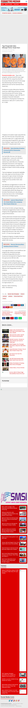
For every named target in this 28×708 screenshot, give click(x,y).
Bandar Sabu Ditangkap (13, 294)
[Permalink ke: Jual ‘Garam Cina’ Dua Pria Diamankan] (5, 355)
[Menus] (26, 1)
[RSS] (11, 307)
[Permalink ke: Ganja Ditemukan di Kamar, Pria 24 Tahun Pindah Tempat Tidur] (5, 350)
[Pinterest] (18, 305)
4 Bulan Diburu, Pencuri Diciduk (17, 367)
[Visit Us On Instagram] (18, 700)
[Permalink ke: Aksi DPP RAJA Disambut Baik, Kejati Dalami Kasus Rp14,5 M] (5, 360)
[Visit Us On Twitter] (9, 700)
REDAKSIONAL (19, 706)
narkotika (22, 172)
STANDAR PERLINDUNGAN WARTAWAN (9, 704)
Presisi (4, 298)
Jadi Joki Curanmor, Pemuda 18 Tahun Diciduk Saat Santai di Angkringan (17, 341)
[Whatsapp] (20, 318)
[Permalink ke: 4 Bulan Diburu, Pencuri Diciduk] (5, 369)
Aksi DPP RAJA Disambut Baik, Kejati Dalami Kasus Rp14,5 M (16, 359)
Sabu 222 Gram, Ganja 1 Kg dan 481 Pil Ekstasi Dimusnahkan (17, 335)
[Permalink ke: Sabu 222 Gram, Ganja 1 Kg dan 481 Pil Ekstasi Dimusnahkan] (5, 336)
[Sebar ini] (4, 318)
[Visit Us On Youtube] (14, 700)
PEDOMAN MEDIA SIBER (18, 703)
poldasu (10, 296)
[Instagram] (4, 307)
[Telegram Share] (16, 318)
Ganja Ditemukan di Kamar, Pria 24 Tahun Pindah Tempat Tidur (18, 349)
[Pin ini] (12, 318)
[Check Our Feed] (16, 700)
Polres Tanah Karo (18, 296)
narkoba (5, 296)
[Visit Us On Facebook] (12, 700)
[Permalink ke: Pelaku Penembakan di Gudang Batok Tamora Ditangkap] (5, 364)
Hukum (22, 294)
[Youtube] (7, 307)
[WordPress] (22, 305)
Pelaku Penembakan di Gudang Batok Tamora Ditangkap (17, 363)
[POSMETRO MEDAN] (10, 1)
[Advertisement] (14, 29)
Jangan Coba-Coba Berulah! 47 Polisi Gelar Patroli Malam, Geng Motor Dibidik (17, 331)
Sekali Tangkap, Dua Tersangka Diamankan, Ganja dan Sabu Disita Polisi (18, 346)
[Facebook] (12, 305)
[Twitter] (15, 305)
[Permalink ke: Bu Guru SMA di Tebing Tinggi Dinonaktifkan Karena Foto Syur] (5, 373)
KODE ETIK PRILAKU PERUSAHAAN (8, 706)
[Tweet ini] (8, 318)
